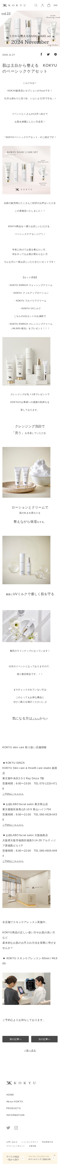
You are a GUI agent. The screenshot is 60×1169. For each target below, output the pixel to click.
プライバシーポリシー (15, 1146)
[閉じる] (54, 1155)
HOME (10, 1094)
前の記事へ (16, 1039)
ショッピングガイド (29, 1142)
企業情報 (32, 1146)
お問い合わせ (12, 1142)
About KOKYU (14, 1101)
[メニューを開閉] (55, 5)
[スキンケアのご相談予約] (41, 1158)
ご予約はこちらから (13, 794)
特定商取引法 (47, 1142)
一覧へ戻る (30, 1050)
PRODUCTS (13, 1108)
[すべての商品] (14, 1158)
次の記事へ (44, 1039)
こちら (35, 718)
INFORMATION (15, 1115)
